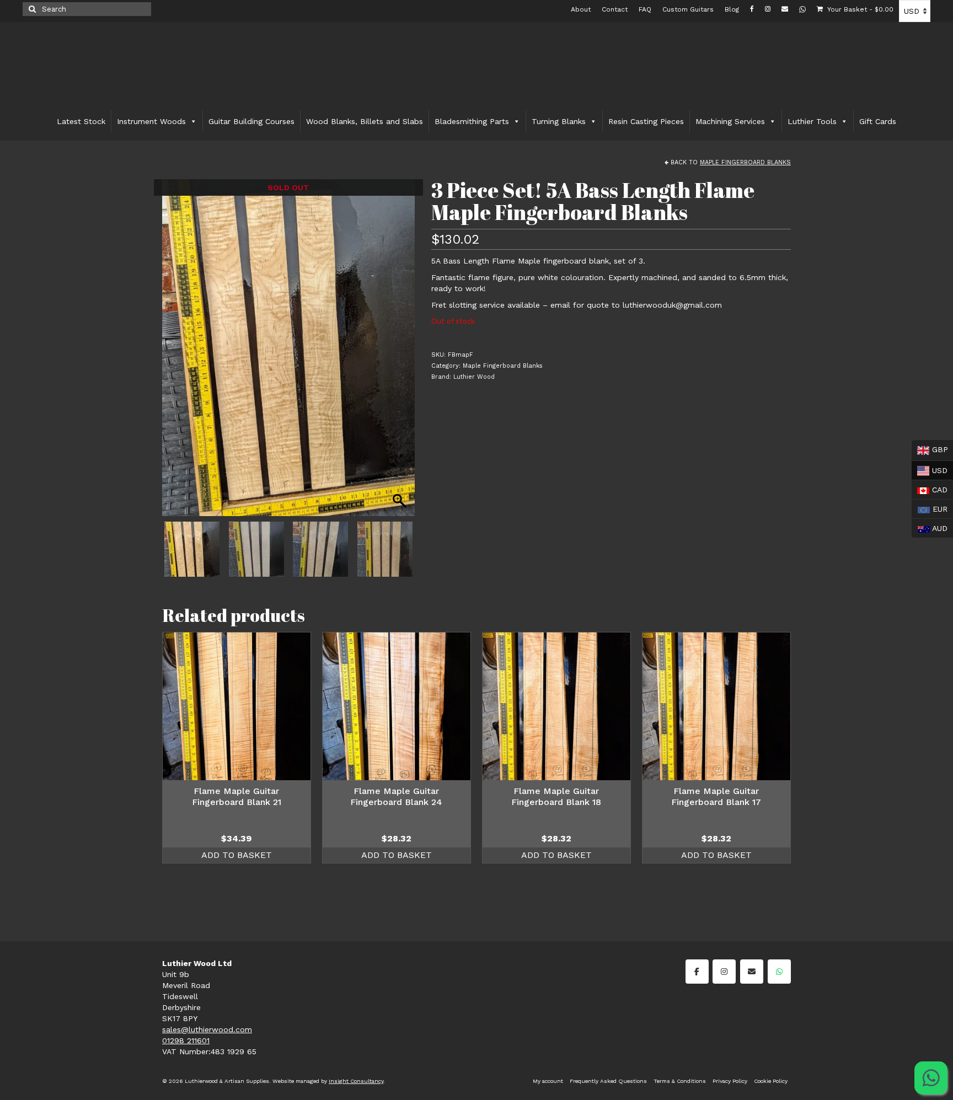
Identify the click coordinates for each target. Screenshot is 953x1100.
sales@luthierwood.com (207, 1029)
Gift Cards (877, 121)
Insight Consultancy (356, 1081)
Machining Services (730, 121)
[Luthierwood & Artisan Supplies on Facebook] (697, 971)
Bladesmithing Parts (472, 121)
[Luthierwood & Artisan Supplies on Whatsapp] (779, 971)
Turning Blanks (559, 121)
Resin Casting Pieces (646, 121)
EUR (929, 507)
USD (929, 469)
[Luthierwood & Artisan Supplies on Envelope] (751, 971)
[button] (401, 353)
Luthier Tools (812, 121)
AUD (929, 527)
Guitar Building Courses (251, 121)
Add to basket (236, 855)
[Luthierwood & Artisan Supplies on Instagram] (724, 971)
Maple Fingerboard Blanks (745, 162)
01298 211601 (186, 1040)
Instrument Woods (151, 121)
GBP (930, 449)
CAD (929, 488)
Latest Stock (81, 121)
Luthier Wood (474, 376)
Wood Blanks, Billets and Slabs (364, 121)
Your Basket (859, 9)
